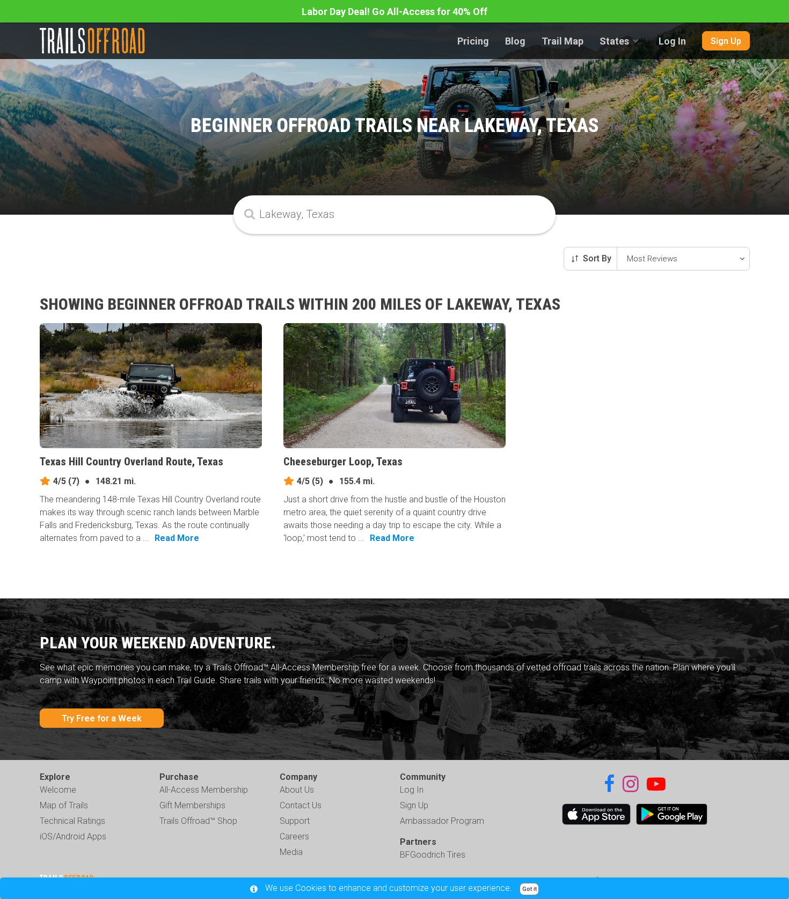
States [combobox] (614, 41)
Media (291, 852)
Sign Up (726, 41)
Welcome (58, 790)
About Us (297, 790)
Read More (177, 538)
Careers (294, 836)
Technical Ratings (72, 821)
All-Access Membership (203, 790)
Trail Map (562, 41)
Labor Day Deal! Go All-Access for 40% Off (394, 11)
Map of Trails (64, 805)
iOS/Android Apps (73, 836)
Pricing (473, 41)
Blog (515, 41)
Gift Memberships (192, 805)
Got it (529, 889)
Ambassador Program (442, 821)
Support (295, 821)
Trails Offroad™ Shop (198, 821)
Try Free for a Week (102, 718)
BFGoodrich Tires (432, 855)
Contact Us (301, 805)
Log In (672, 41)
